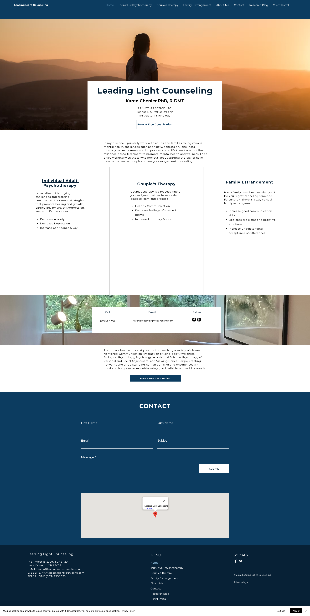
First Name (89, 422)
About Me (156, 583)
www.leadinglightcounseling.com (63, 572)
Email (85, 440)
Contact (155, 588)
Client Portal (158, 598)
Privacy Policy (128, 610)
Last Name (165, 422)
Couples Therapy (161, 573)
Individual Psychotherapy (165, 567)
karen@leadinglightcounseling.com (60, 569)
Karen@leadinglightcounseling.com (153, 320)
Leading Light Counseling (31, 4)
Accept (296, 610)
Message (87, 457)
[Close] (306, 610)
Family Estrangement (164, 578)
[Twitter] (241, 561)
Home (154, 562)
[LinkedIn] (199, 320)
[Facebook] (194, 320)
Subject (162, 440)
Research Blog (159, 593)
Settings (281, 610)
